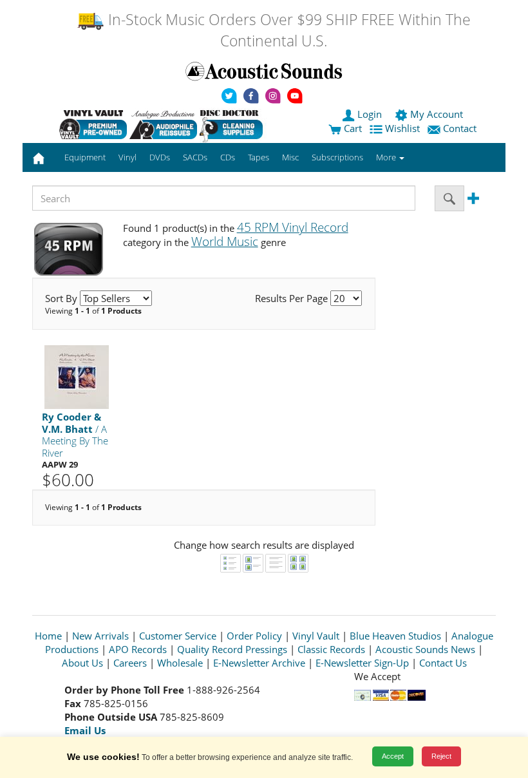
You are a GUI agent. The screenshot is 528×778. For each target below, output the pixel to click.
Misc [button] (290, 157)
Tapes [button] (258, 157)
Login (369, 114)
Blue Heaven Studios (395, 635)
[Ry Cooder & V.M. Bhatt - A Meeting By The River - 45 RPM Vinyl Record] (76, 376)
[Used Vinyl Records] (93, 124)
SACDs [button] (195, 157)
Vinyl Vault (315, 635)
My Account (437, 114)
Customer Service (177, 635)
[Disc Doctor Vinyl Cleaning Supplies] (233, 124)
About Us (82, 662)
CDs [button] (227, 157)
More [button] (387, 157)
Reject (441, 756)
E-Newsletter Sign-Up (362, 662)
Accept (393, 756)
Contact (459, 128)
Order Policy (254, 635)
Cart (351, 128)
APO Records (138, 649)
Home (48, 635)
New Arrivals (100, 635)
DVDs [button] (159, 157)
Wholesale (180, 662)
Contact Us (443, 662)
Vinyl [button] (127, 157)
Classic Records (331, 649)
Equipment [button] (85, 157)
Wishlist (402, 128)
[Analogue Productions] (163, 124)
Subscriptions (337, 157)
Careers (130, 662)
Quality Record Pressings (232, 649)
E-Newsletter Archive (259, 662)
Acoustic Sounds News (425, 649)
